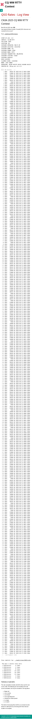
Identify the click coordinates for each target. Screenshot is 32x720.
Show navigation (1, 10)
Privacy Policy (13, 717)
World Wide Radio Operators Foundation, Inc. (21, 716)
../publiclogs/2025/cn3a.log (11, 34)
